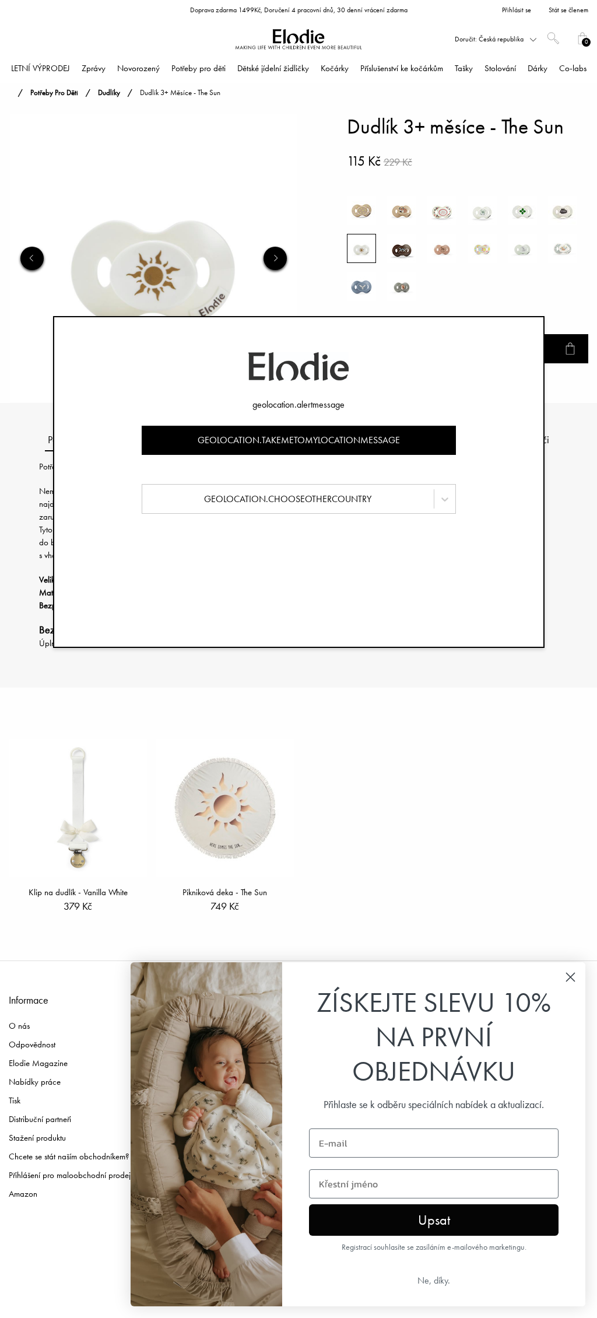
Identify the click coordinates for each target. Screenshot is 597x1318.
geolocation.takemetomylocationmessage (299, 440)
